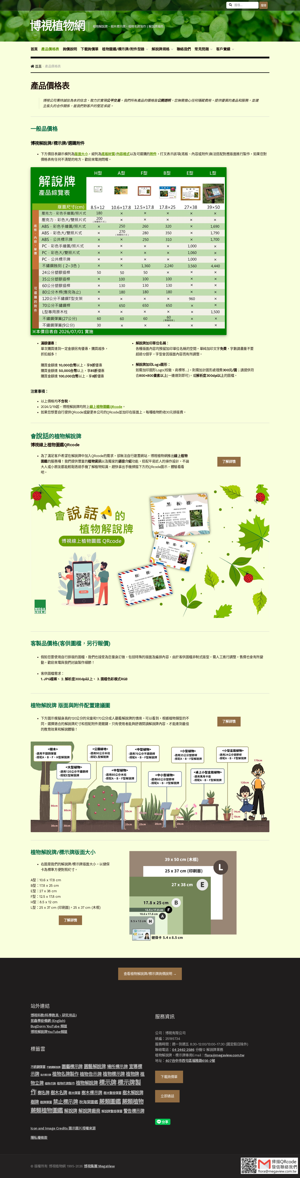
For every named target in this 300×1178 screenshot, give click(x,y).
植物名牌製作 (65, 1074)
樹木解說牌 (132, 1092)
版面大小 (81, 154)
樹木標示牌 (91, 1092)
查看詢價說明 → (150, 974)
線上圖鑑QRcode (106, 407)
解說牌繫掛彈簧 (111, 1111)
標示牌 (108, 1082)
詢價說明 (70, 49)
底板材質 (108, 154)
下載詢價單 (90, 49)
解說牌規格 (161, 49)
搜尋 (263, 5)
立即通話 (167, 1096)
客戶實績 (223, 49)
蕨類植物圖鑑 (47, 1110)
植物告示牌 (91, 1074)
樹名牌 (44, 1092)
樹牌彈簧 (46, 1102)
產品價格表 (50, 49)
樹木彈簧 (74, 1093)
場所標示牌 (117, 1066)
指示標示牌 (45, 1075)
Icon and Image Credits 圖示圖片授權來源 (63, 1128)
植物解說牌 (87, 1083)
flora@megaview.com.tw (224, 1055)
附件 (153, 154)
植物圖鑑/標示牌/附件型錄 (123, 49)
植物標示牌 (114, 1074)
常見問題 (201, 49)
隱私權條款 (39, 1138)
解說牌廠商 (89, 1110)
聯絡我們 (184, 49)
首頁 (34, 49)
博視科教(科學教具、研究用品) (54, 1015)
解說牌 (70, 1110)
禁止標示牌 (65, 1102)
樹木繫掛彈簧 (112, 1093)
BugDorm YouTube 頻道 (49, 1026)
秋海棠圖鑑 (88, 1102)
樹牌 (35, 1101)
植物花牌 (50, 1083)
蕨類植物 (133, 1101)
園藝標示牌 (72, 1066)
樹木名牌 (59, 1092)
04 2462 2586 (183, 1050)
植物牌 (132, 1074)
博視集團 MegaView (99, 1166)
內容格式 (123, 154)
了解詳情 (229, 461)
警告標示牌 (133, 1110)
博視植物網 (57, 26)
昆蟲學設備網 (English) (48, 1021)
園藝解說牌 (95, 1066)
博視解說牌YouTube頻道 (49, 1032)
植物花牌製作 (66, 1083)
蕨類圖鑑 (110, 1101)
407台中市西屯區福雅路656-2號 (190, 1061)
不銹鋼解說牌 (54, 1067)
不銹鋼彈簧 (38, 1067)
